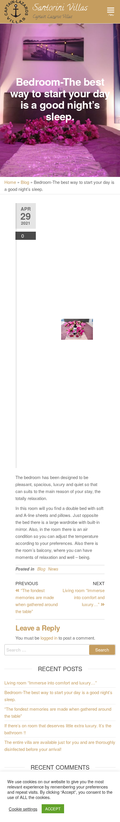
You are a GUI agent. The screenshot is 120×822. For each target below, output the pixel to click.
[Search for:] (60, 649)
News (53, 569)
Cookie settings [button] (23, 809)
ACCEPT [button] (53, 809)
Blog (25, 182)
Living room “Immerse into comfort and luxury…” (50, 683)
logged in (48, 638)
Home (10, 182)
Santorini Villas (60, 8)
